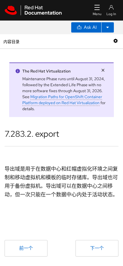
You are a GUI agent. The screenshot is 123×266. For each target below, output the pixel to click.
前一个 (26, 248)
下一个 (97, 248)
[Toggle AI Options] (107, 27)
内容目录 (11, 41)
